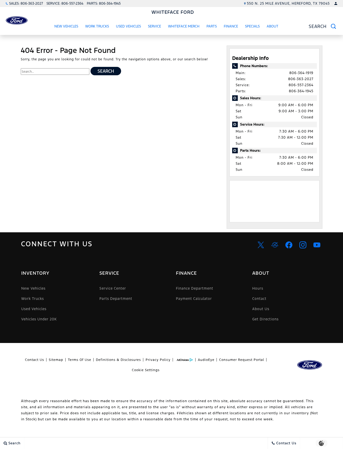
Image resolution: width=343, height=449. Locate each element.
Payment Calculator (194, 298)
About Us (260, 309)
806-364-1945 (301, 91)
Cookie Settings (146, 370)
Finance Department (194, 288)
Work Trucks (97, 27)
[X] (261, 245)
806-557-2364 (301, 85)
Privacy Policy (158, 360)
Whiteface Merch (184, 26)
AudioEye (206, 360)
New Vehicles (66, 26)
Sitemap (56, 360)
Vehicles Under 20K (39, 319)
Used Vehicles (128, 26)
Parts (211, 26)
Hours (257, 288)
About (272, 26)
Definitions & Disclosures (118, 360)
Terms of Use (79, 360)
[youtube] (317, 245)
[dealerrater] (275, 245)
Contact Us (34, 360)
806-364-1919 (301, 73)
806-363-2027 (300, 79)
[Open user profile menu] (336, 3)
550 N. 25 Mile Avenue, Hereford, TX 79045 (288, 3)
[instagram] (303, 245)
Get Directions (265, 319)
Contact (259, 298)
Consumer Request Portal (241, 360)
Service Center (112, 288)
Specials (252, 26)
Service (154, 26)
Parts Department (115, 298)
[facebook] (289, 245)
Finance (231, 26)
